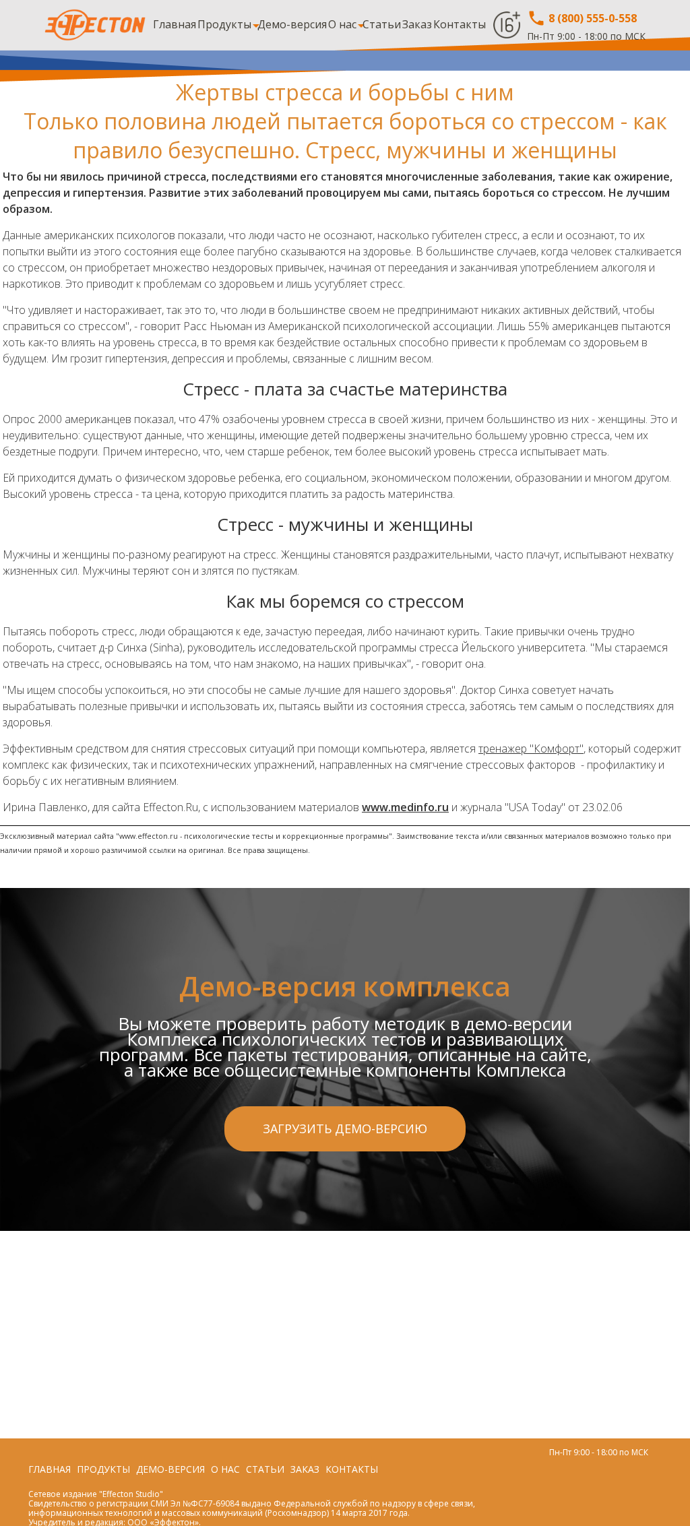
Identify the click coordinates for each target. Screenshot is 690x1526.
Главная (174, 24)
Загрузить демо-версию (345, 1128)
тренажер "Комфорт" (531, 748)
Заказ (417, 24)
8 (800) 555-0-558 (591, 18)
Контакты (459, 24)
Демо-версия (292, 24)
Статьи (382, 24)
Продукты (224, 24)
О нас (342, 24)
